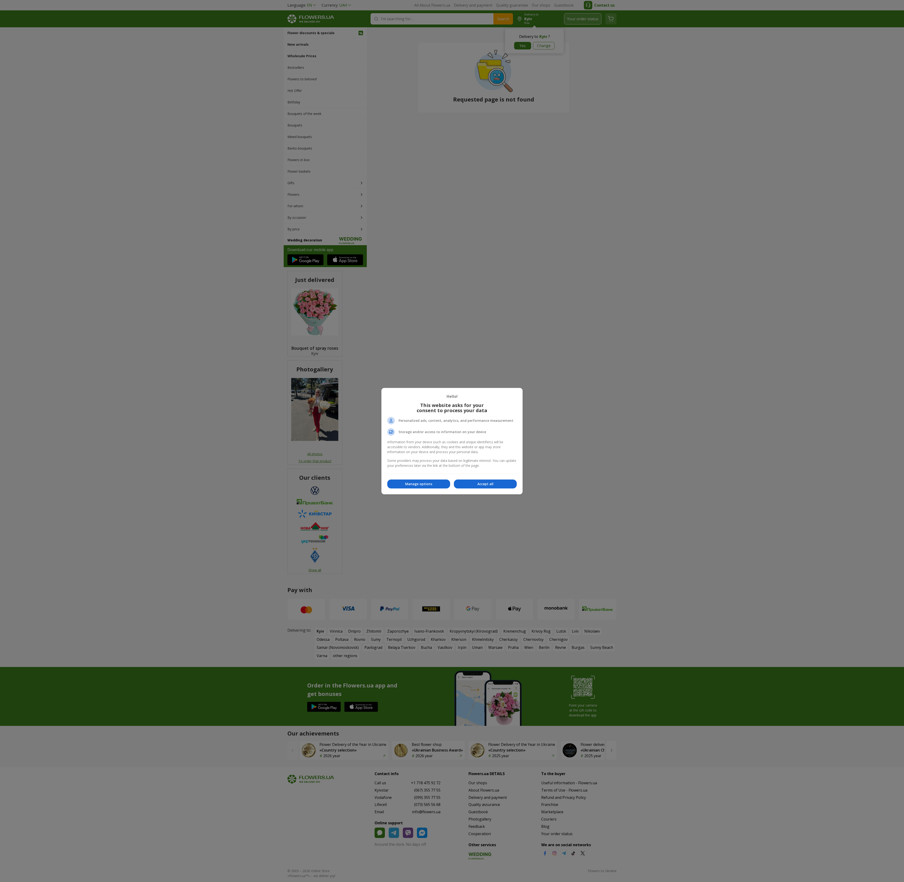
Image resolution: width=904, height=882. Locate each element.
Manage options (418, 484)
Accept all (485, 484)
